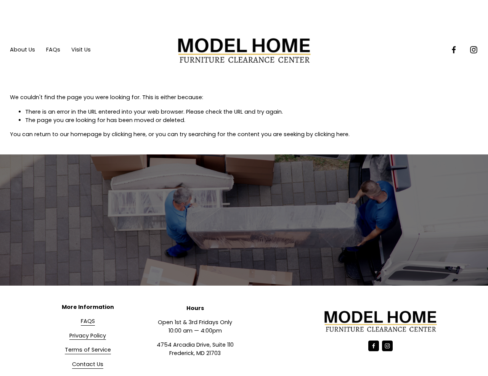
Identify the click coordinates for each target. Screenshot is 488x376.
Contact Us (87, 364)
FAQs (53, 49)
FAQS (88, 321)
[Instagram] (473, 49)
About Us (22, 49)
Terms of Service (88, 350)
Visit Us (81, 49)
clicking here (129, 134)
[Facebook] (453, 49)
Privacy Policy (87, 335)
